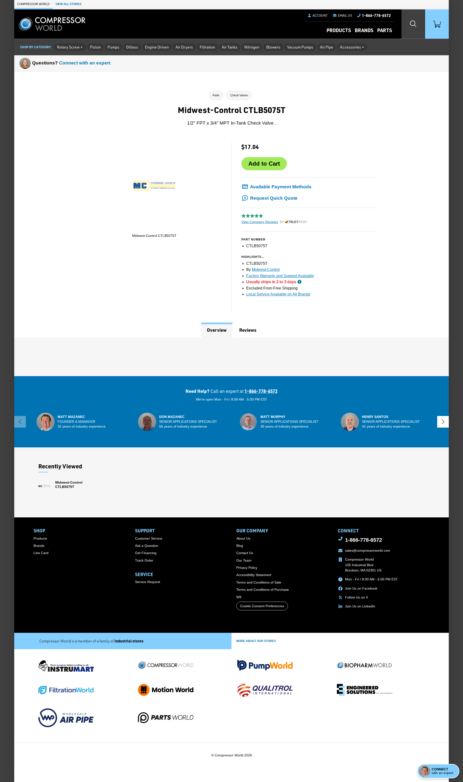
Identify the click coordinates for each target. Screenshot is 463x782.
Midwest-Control (266, 270)
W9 (238, 597)
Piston (95, 47)
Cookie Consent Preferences (262, 606)
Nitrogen (251, 47)
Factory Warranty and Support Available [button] (280, 276)
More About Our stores (256, 641)
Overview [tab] (217, 330)
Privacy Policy (246, 568)
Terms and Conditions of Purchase (262, 590)
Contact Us (244, 553)
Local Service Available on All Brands (278, 294)
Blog (239, 546)
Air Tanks (230, 47)
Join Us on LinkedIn (360, 606)
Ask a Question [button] (146, 546)
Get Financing (146, 553)
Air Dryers (184, 47)
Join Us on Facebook (361, 588)
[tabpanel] (231, 357)
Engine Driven (157, 47)
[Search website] (413, 24)
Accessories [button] (350, 47)
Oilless (132, 47)
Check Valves (239, 95)
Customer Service (148, 538)
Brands (364, 30)
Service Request (147, 582)
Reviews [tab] (247, 330)
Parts (384, 30)
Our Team (244, 560)
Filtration (207, 47)
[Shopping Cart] (437, 24)
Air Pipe (326, 47)
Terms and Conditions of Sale (258, 582)
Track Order (144, 560)
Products (339, 30)
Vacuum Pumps (300, 47)
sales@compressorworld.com (367, 550)
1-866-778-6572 (261, 391)
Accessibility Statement (253, 575)
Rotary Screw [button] (68, 47)
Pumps (113, 47)
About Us (243, 538)
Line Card (41, 553)
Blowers (273, 47)
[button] (342, 15)
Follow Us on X (356, 597)
